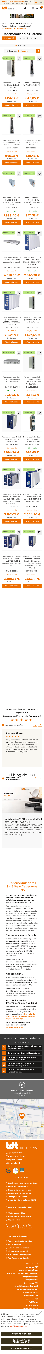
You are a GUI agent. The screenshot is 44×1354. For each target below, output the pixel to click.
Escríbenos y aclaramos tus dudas (23, 1183)
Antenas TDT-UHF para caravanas (22, 1273)
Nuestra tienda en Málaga (19, 1190)
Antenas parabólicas (28, 1270)
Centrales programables (27, 1289)
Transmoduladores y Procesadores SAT (17, 26)
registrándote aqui (14, 1027)
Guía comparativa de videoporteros (24, 1053)
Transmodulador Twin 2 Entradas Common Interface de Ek (11, 439)
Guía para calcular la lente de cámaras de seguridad (21, 1064)
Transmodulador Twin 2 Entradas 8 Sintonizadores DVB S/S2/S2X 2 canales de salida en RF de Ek (11, 561)
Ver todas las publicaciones (13, 779)
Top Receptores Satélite (18, 1258)
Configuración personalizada (22, 1341)
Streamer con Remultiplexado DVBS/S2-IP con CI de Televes (32, 319)
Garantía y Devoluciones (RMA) (22, 1200)
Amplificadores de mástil (26, 1286)
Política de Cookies (18, 1326)
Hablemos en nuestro (20, 1216)
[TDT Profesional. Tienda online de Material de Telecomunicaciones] (9, 8)
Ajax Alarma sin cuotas (18, 1248)
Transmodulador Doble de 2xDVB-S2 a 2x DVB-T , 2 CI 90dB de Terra (32, 439)
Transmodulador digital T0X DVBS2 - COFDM (32, 142)
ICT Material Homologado (19, 1254)
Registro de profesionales (19, 1193)
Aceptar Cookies (22, 1334)
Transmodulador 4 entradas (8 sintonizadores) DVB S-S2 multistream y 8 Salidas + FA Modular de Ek (12, 498)
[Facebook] (19, 1226)
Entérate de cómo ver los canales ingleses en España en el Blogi (20, 1016)
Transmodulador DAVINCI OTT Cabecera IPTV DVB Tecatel (11, 379)
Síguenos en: (14, 1220)
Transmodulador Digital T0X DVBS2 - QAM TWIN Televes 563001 (12, 142)
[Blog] (30, 1226)
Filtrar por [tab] (7, 38)
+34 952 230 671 (15, 1153)
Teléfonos (33, 1302)
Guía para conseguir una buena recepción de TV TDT (22, 1058)
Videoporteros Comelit (18, 1251)
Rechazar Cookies (21, 1348)
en (41, 2)
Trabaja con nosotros (17, 1196)
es (36, 2)
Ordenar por (11, 51)
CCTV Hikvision (15, 1244)
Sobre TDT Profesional (18, 1186)
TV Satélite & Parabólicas (20, 24)
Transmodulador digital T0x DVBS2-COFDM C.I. (32, 85)
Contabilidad (14, 1163)
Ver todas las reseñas (14, 725)
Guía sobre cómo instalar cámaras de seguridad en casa (24, 1047)
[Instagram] (13, 1226)
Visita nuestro (16, 1213)
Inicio (4, 24)
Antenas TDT (32, 1267)
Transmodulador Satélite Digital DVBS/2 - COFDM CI (12, 85)
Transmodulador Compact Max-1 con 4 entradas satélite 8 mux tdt (12, 259)
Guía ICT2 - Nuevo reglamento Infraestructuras (21, 1070)
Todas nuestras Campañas (20, 1241)
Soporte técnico (15, 1159)
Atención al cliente (16, 1156)
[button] (19, 58)
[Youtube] (8, 1226)
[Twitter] (24, 1226)
